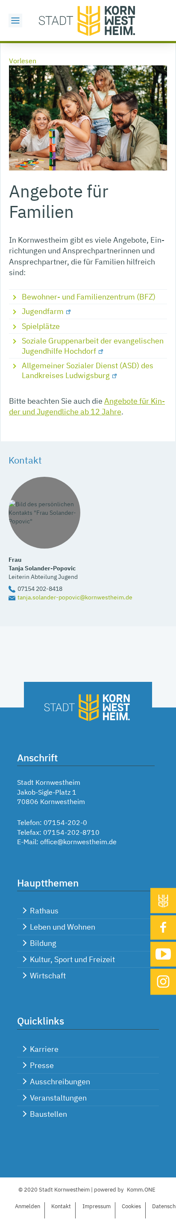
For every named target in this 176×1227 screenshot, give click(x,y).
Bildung (43, 943)
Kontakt (61, 1206)
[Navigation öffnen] (15, 20)
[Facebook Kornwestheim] (163, 927)
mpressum (96, 1206)
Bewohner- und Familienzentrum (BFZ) (88, 297)
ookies (131, 1206)
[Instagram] (163, 982)
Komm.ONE (141, 1189)
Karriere (44, 1049)
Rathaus (44, 911)
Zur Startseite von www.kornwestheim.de (88, 20)
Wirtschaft (48, 975)
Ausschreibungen (60, 1081)
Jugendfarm (43, 311)
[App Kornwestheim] (163, 900)
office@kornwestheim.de (78, 841)
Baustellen (48, 1114)
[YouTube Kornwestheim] (163, 954)
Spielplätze (41, 326)
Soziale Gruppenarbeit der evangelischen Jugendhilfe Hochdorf (93, 345)
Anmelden (27, 1206)
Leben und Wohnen (62, 927)
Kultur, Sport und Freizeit (72, 959)
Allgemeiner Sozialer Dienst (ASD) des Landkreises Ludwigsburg (87, 370)
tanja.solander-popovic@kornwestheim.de (75, 597)
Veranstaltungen (58, 1098)
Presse (42, 1065)
